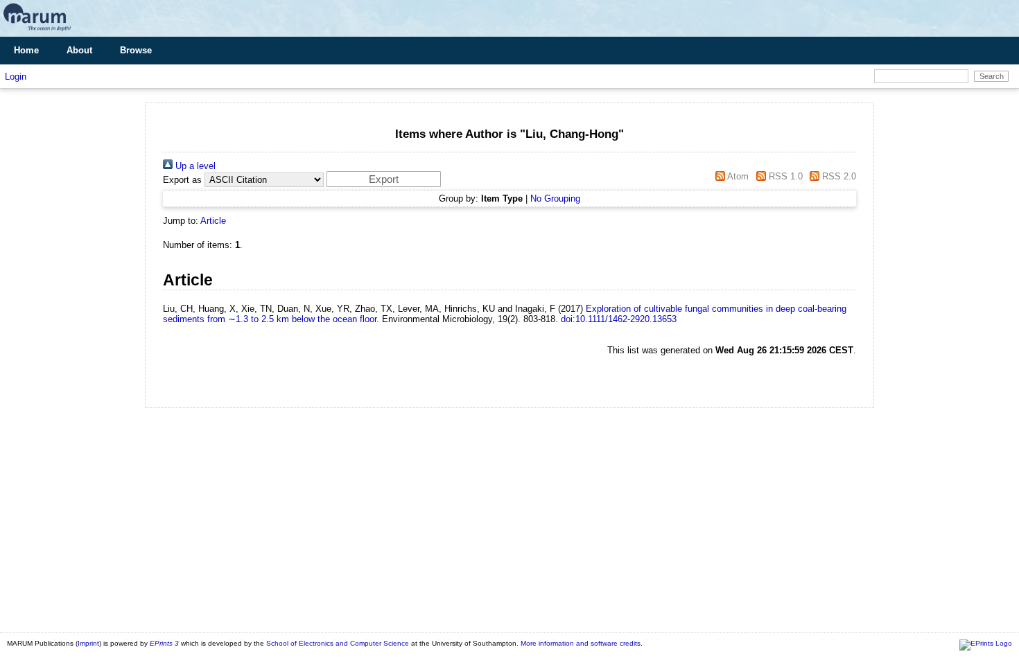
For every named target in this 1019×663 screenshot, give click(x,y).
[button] (383, 179)
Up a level (194, 166)
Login (15, 76)
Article (213, 220)
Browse (136, 50)
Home (26, 50)
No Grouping (555, 198)
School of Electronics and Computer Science (337, 643)
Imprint (88, 643)
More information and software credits (581, 643)
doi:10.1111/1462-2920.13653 (619, 319)
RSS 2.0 (837, 176)
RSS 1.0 (784, 176)
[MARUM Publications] (37, 31)
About (79, 50)
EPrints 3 (164, 643)
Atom (737, 176)
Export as (182, 180)
